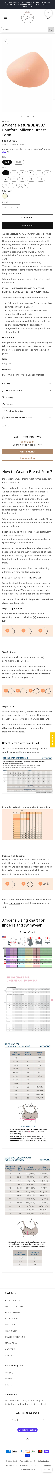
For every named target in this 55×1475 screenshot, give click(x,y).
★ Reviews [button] (52, 739)
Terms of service (26, 1465)
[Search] (51, 29)
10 (31, 179)
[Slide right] (33, 117)
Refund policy (43, 1461)
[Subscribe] (43, 1420)
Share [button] (7, 426)
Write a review (27, 452)
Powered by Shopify (28, 1461)
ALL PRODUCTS (12, 1300)
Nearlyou (16, 1461)
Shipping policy (29, 1469)
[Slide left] (21, 117)
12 (6, 185)
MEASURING (11, 1343)
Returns (8, 1379)
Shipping (5, 144)
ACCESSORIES (12, 1318)
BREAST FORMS (12, 1312)
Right (18, 162)
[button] (6, 17)
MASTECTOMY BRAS (15, 1306)
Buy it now (27, 225)
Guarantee (10, 1385)
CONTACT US (11, 1355)
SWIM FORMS (11, 1325)
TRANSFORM (11, 1331)
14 (25, 185)
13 (16, 185)
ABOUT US (10, 1349)
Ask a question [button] (27, 458)
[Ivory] (4, 196)
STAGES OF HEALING (15, 1337)
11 (41, 179)
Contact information (43, 1465)
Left (7, 162)
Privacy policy (11, 1465)
